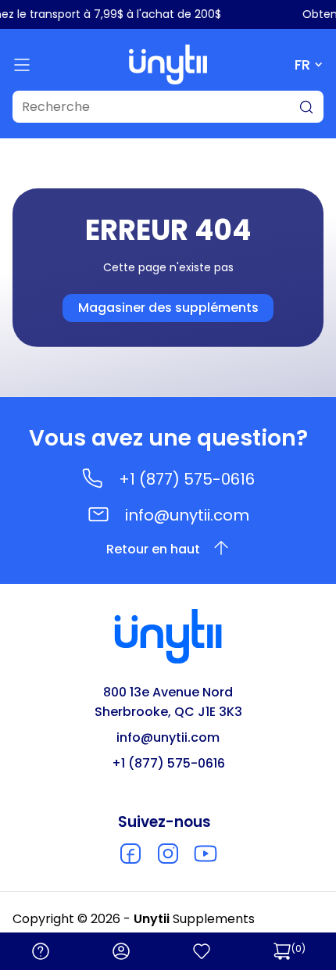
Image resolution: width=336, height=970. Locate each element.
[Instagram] (168, 853)
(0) (298, 948)
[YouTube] (205, 853)
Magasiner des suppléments (168, 308)
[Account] (121, 951)
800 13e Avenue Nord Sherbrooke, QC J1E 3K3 (168, 702)
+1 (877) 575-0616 (187, 479)
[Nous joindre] (40, 951)
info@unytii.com (187, 515)
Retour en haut (153, 549)
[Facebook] (130, 853)
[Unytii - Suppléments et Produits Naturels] (168, 64)
